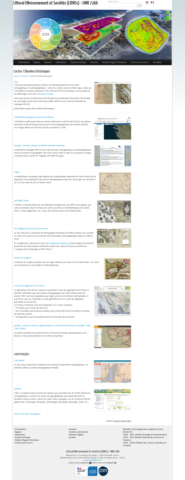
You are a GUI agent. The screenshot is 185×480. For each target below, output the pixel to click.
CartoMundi (19, 360)
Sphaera (17, 388)
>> (139, 5)
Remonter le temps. (45, 94)
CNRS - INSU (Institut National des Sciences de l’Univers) (143, 438)
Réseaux (48, 62)
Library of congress (22, 257)
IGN (15, 82)
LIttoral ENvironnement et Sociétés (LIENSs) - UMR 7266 (55, 3)
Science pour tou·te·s (140, 62)
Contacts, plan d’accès (78, 432)
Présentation (23, 62)
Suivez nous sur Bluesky (79, 462)
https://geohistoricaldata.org (57, 243)
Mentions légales (76, 434)
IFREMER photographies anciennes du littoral (33, 117)
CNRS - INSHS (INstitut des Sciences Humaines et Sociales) (144, 444)
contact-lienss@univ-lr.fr (92, 460)
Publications (61, 62)
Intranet (72, 437)
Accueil (16, 76)
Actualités (157, 62)
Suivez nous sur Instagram (103, 462)
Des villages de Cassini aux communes (31, 228)
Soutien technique (78, 62)
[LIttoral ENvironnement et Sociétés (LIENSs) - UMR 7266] (147, 2)
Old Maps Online (21, 200)
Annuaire (73, 429)
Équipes (36, 62)
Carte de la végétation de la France (29, 285)
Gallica (17, 172)
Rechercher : (113, 1)
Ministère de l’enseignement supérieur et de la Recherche (143, 430)
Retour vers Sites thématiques (27, 414)
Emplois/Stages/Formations (114, 62)
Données (94, 62)
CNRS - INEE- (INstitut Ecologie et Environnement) (145, 434)
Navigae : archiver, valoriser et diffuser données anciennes (39, 145)
